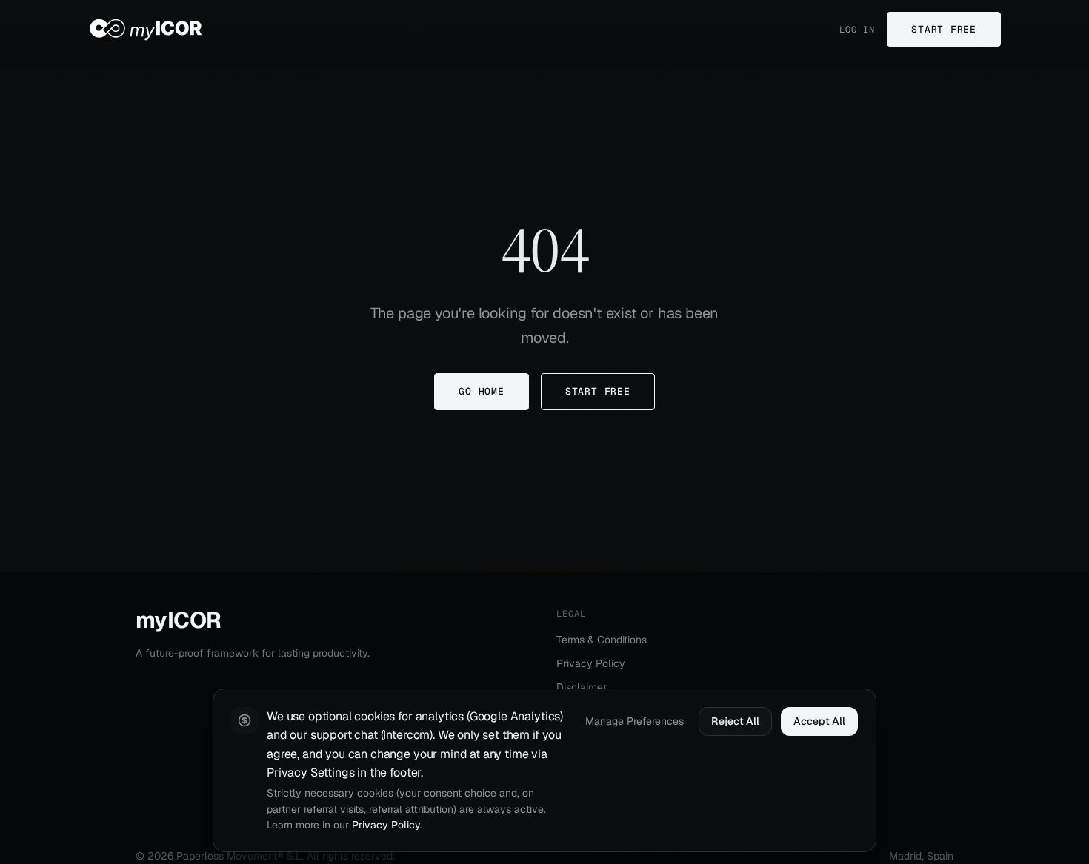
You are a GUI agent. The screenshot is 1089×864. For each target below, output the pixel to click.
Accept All (819, 721)
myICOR (178, 620)
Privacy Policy (590, 663)
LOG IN (857, 30)
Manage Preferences (634, 721)
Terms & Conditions (601, 639)
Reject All (735, 721)
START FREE (943, 29)
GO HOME (481, 391)
